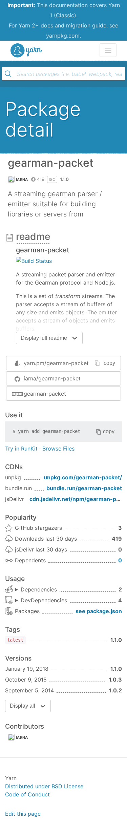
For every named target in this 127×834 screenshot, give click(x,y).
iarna (22, 179)
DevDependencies (44, 600)
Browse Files (58, 448)
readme (33, 236)
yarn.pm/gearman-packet (56, 363)
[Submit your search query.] (8, 73)
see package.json (99, 611)
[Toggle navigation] (108, 50)
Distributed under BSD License (44, 786)
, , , (41, 600)
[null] (34, 260)
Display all (22, 706)
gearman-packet (45, 393)
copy (109, 363)
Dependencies (39, 589)
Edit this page (23, 813)
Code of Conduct (27, 794)
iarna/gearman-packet (52, 378)
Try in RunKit (21, 448)
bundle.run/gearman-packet (84, 488)
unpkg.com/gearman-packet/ (83, 477)
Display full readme (44, 338)
